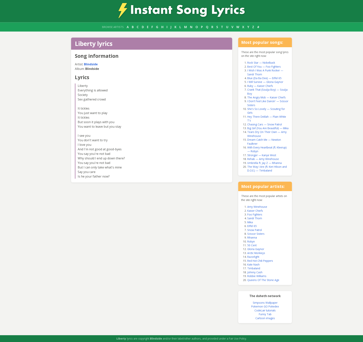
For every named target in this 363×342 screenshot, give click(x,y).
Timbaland (253, 268)
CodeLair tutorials (265, 310)
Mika (250, 222)
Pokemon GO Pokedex (265, 306)
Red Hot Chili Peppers (260, 260)
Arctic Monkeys (256, 253)
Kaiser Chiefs (255, 210)
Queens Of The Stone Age (263, 280)
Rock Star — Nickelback (261, 62)
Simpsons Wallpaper (265, 302)
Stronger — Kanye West (261, 155)
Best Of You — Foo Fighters (264, 66)
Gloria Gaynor (255, 249)
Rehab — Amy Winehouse (263, 159)
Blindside (91, 64)
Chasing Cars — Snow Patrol (264, 124)
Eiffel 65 (252, 226)
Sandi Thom (254, 218)
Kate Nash (253, 264)
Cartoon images (265, 318)
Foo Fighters (254, 214)
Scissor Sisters (255, 233)
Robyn (251, 241)
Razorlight (253, 257)
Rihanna (252, 237)
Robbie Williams (256, 276)
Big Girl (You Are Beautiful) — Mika (268, 128)
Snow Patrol (254, 230)
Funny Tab (265, 314)
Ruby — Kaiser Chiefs (260, 86)
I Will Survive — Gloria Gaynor (265, 82)
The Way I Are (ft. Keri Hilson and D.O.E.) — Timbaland (267, 168)
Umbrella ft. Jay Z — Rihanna (264, 163)
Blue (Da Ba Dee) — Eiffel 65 (264, 78)
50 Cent (252, 245)
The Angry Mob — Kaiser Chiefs (266, 97)
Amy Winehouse (257, 206)
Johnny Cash (254, 272)
